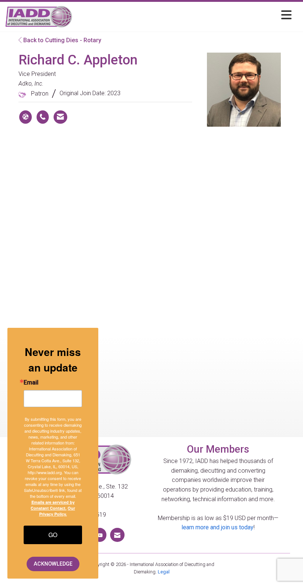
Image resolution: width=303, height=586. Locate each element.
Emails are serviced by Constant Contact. (53, 505)
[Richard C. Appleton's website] (25, 117)
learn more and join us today (217, 527)
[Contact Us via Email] (117, 535)
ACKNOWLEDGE (53, 564)
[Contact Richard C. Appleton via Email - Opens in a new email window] (60, 117)
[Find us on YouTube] (99, 535)
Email (31, 383)
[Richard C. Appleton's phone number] (43, 117)
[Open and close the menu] (184, 15)
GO (52, 534)
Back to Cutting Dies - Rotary (61, 40)
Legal (164, 572)
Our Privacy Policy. (57, 511)
